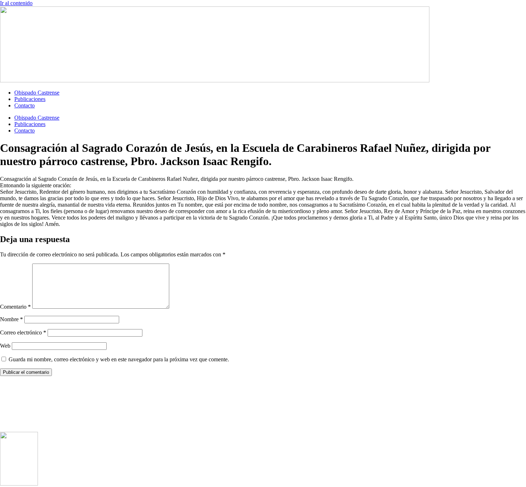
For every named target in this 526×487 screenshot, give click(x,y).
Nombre (11, 319)
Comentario (15, 307)
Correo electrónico (23, 332)
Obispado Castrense (36, 93)
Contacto (24, 105)
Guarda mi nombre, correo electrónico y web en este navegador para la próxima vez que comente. (119, 359)
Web (5, 346)
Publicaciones (29, 99)
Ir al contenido (16, 3)
